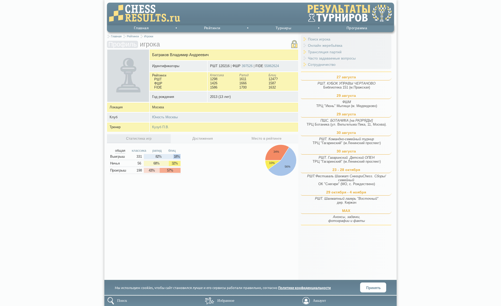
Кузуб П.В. (160, 127)
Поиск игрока (319, 39)
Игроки (148, 36)
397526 (247, 66)
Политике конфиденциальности (304, 287)
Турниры (283, 28)
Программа (357, 28)
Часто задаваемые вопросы (332, 58)
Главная (141, 28)
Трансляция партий (325, 52)
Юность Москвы (165, 117)
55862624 (271, 66)
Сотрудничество (322, 64)
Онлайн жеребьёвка (325, 45)
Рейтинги (212, 28)
